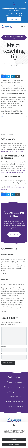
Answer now (14, 234)
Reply (4, 274)
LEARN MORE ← (14, 19)
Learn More (14, 439)
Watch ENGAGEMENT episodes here (14, 37)
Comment (4, 326)
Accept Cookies (14, 444)
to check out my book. (12, 151)
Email (3, 354)
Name (3, 346)
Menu (22, 26)
